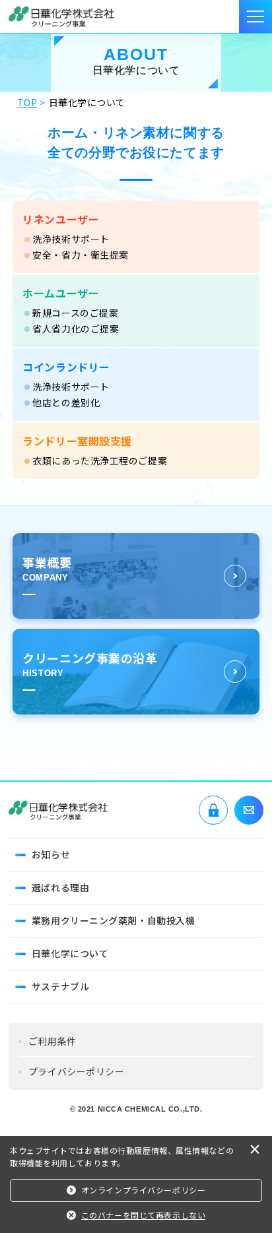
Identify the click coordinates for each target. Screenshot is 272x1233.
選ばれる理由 (60, 887)
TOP (27, 102)
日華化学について (70, 953)
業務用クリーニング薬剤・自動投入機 (113, 920)
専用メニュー (213, 810)
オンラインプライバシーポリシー (143, 1189)
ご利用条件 (52, 1041)
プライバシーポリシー (76, 1071)
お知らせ (51, 854)
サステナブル (60, 986)
